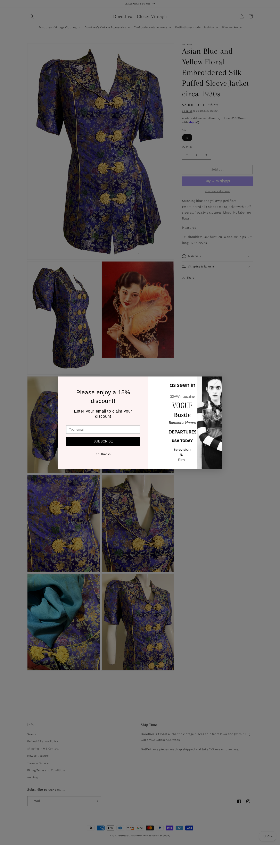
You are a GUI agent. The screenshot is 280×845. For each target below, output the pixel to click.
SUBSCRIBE (103, 441)
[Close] (216, 384)
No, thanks (103, 454)
